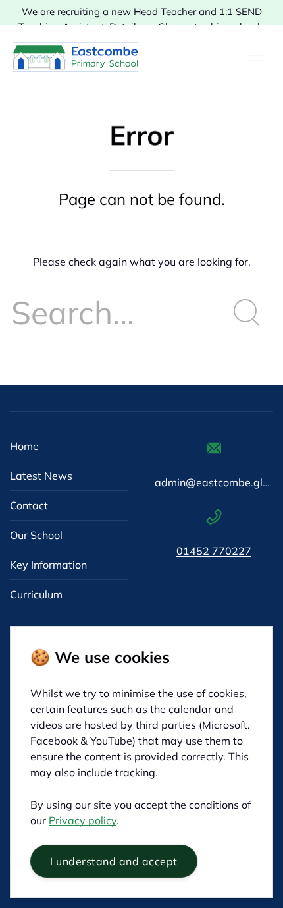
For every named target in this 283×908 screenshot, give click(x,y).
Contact (29, 505)
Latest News (41, 475)
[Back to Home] (76, 58)
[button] (255, 58)
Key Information (48, 564)
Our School (36, 535)
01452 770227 (213, 550)
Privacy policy (82, 820)
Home (24, 446)
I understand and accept (114, 861)
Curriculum (36, 594)
